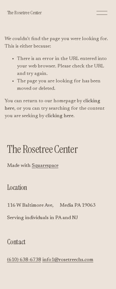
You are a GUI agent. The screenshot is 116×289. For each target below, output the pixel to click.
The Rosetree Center (24, 12)
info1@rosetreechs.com (67, 259)
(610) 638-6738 (24, 259)
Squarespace (45, 165)
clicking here (59, 115)
